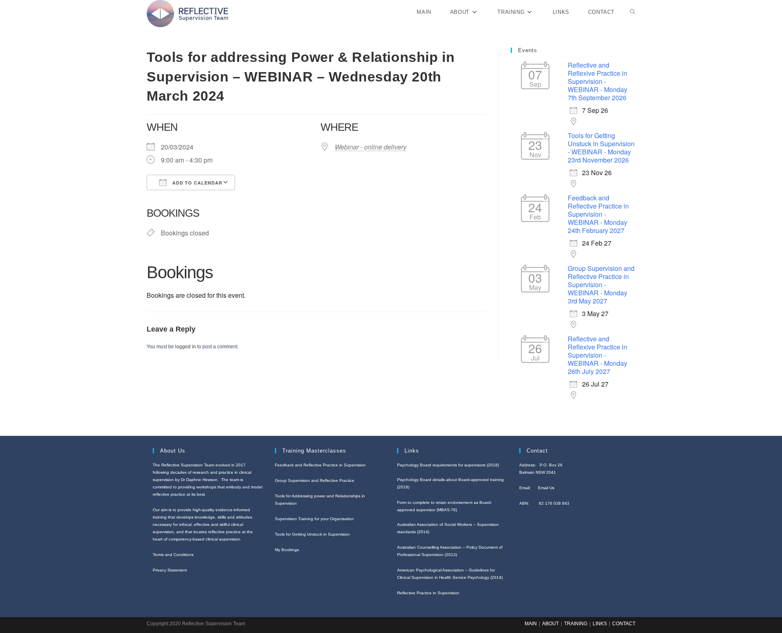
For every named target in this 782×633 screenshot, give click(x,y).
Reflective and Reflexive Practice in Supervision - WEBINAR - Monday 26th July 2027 (597, 355)
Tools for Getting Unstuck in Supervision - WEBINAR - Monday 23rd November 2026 (601, 148)
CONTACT (623, 623)
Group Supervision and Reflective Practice (314, 480)
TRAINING (575, 623)
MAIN (531, 623)
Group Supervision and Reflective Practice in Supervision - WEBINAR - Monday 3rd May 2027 (601, 285)
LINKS (600, 623)
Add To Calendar (196, 183)
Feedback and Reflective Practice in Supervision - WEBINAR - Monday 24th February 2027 (598, 214)
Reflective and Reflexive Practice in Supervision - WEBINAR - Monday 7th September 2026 (597, 81)
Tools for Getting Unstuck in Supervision (312, 534)
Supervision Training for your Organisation (314, 519)
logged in (185, 346)
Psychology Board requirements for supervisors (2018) (448, 465)
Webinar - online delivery (370, 147)
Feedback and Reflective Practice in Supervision (320, 465)
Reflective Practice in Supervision (428, 593)
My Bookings (287, 549)
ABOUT (550, 623)
